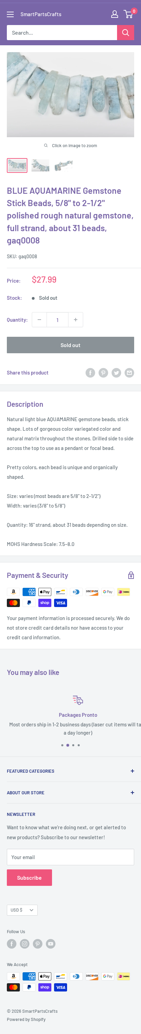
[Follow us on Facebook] (11, 944)
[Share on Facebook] (90, 372)
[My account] (114, 14)
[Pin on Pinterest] (103, 372)
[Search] (125, 32)
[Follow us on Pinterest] (37, 944)
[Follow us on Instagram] (24, 944)
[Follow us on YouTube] (50, 944)
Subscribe (29, 877)
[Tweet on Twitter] (116, 372)
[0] (128, 14)
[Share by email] (129, 372)
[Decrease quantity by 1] (39, 319)
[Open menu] (10, 14)
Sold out (70, 345)
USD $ (16, 910)
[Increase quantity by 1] (75, 319)
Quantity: (17, 320)
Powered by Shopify (26, 1019)
